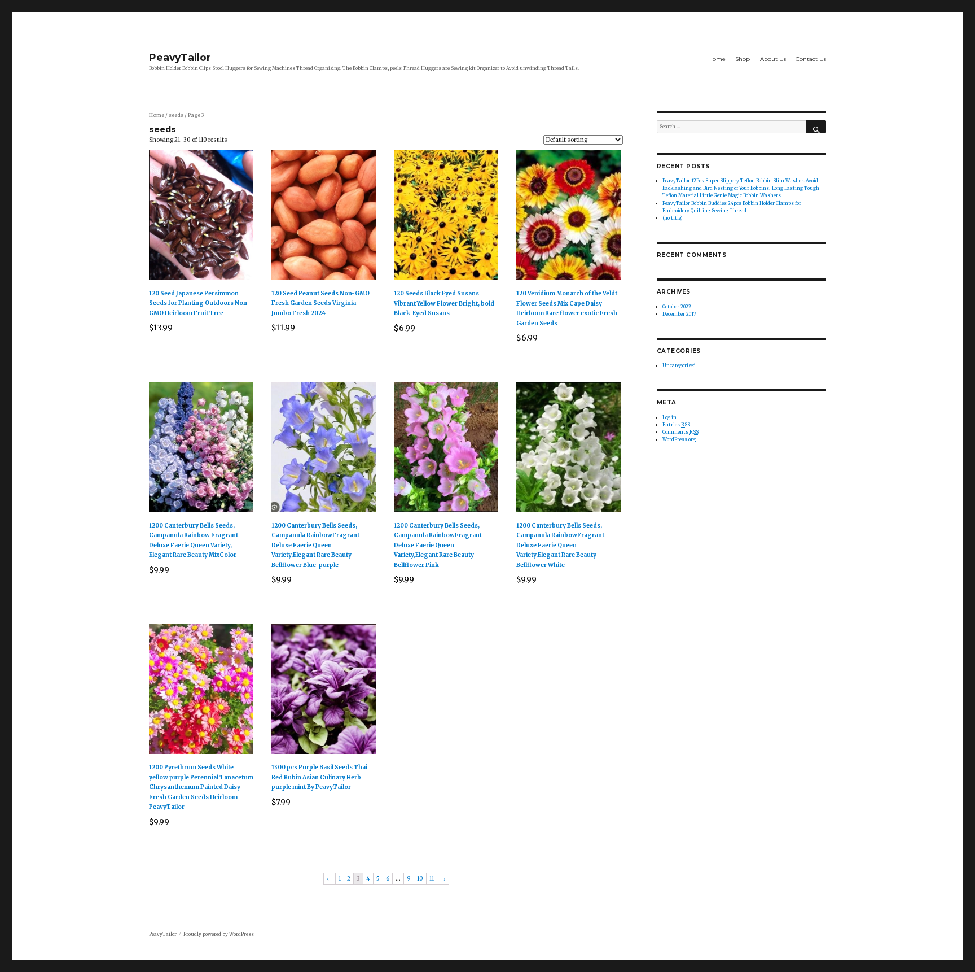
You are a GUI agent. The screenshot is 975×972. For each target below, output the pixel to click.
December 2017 (679, 314)
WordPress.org (679, 439)
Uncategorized (679, 365)
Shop (742, 59)
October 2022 (676, 307)
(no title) (672, 218)
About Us (773, 59)
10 (420, 878)
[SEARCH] (816, 126)
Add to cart (205, 349)
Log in (669, 417)
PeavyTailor (180, 57)
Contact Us (811, 59)
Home (717, 59)
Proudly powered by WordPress (218, 934)
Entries (676, 425)
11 (431, 878)
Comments (680, 432)
